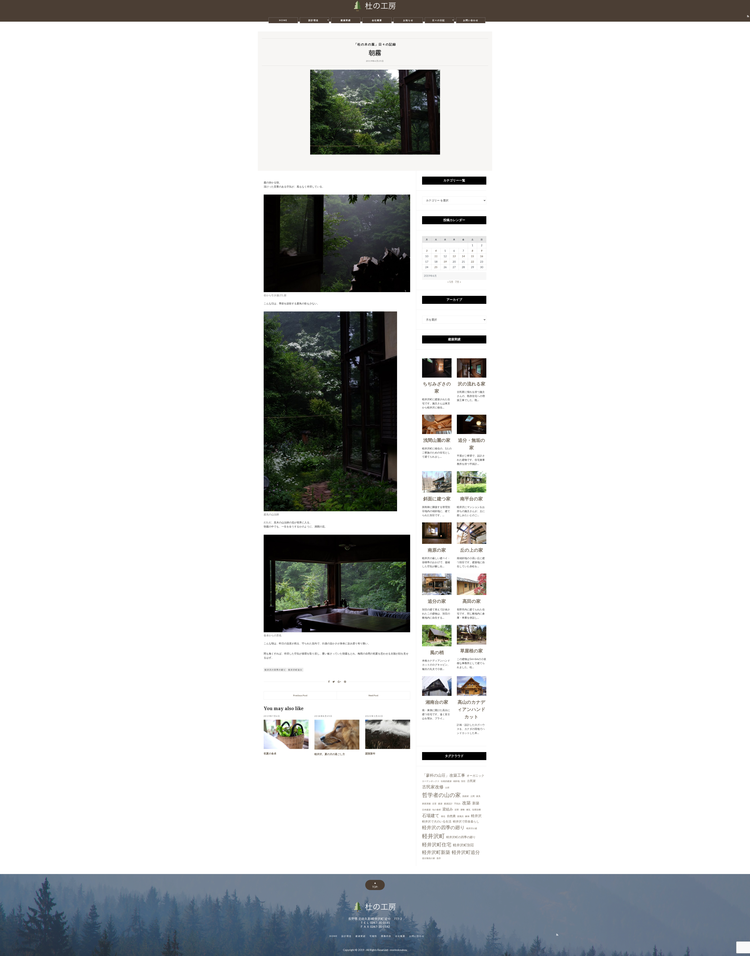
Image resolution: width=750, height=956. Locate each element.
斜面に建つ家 (437, 498)
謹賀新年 (370, 753)
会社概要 (377, 20)
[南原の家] (437, 541)
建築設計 (448, 803)
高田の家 (471, 601)
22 (472, 261)
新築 (475, 803)
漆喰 (462, 809)
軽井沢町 (433, 835)
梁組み (447, 809)
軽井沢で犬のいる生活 (436, 821)
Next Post (373, 695)
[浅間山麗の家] (437, 431)
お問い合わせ (470, 20)
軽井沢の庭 (471, 828)
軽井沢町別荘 (463, 845)
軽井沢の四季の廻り (275, 670)
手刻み (457, 803)
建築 (440, 803)
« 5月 (450, 281)
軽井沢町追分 (295, 670)
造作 (439, 858)
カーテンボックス (430, 781)
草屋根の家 (471, 650)
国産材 (465, 796)
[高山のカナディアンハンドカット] (472, 693)
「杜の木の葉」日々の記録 (375, 44)
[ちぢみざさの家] (437, 375)
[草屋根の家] (471, 642)
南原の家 (437, 550)
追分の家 (437, 601)
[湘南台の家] (437, 693)
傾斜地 (456, 781)
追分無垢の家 (428, 858)
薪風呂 (460, 816)
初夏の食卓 (270, 753)
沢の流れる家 (471, 383)
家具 (478, 796)
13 (454, 256)
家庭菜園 (426, 803)
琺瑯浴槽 (476, 809)
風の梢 (437, 652)
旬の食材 (436, 809)
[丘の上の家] (471, 541)
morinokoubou (398, 950)
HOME (283, 20)
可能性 (373, 936)
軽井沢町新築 (436, 852)
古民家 (471, 781)
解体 (467, 816)
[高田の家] (471, 592)
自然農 (451, 816)
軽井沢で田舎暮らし (466, 821)
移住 (443, 816)
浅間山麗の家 (436, 440)
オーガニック (475, 775)
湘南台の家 (437, 702)
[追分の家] (437, 592)
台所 (447, 787)
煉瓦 (468, 809)
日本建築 (426, 809)
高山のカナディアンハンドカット (471, 709)
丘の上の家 (471, 550)
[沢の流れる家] (471, 375)
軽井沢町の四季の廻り (461, 837)
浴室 (456, 809)
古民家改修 (433, 786)
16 (481, 256)
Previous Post (300, 695)
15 (472, 256)
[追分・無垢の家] (471, 431)
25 (436, 267)
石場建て (430, 815)
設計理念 (313, 20)
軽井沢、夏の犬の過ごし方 (329, 754)
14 (463, 256)
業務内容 (386, 936)
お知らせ (408, 20)
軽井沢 (476, 816)
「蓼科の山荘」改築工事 (443, 775)
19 (445, 261)
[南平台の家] (471, 490)
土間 (472, 796)
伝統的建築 (446, 781)
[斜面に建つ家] (437, 490)
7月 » (458, 281)
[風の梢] (437, 644)
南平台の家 (471, 498)
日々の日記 (438, 20)
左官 (434, 803)
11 (436, 256)
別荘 (463, 781)
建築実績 (346, 20)
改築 (466, 802)
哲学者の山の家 (441, 794)
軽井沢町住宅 (436, 844)
